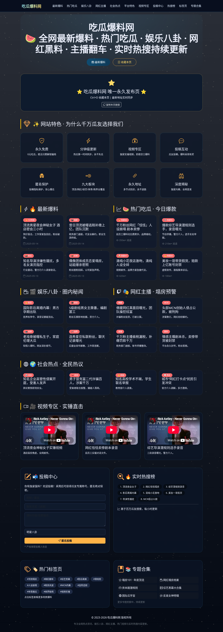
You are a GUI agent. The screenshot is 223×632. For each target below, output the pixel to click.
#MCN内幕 (65, 585)
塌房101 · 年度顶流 (132, 580)
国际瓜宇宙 (128, 595)
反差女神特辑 (171, 595)
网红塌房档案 (171, 580)
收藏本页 (125, 62)
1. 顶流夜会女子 (128, 486)
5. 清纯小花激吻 (151, 492)
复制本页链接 (112, 104)
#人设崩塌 (32, 585)
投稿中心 (158, 6)
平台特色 (129, 6)
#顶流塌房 (32, 579)
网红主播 (101, 6)
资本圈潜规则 (129, 588)
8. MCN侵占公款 (149, 499)
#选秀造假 (82, 585)
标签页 (183, 6)
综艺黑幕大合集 (172, 588)
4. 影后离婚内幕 (128, 492)
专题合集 (196, 6)
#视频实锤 (65, 591)
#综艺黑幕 (65, 579)
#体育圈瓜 (32, 591)
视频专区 (144, 6)
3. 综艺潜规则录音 (175, 486)
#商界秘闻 (49, 591)
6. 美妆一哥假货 (174, 492)
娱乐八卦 (86, 6)
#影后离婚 (82, 579)
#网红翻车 (49, 579)
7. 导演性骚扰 (127, 499)
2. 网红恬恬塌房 (151, 486)
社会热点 (115, 6)
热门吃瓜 (72, 6)
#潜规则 (97, 579)
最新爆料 (57, 6)
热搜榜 (171, 6)
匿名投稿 (66, 540)
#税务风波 (49, 585)
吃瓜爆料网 (31, 6)
